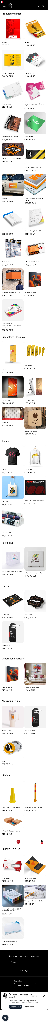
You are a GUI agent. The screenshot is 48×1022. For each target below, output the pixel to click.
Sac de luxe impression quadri (12, 571)
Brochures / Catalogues (10, 136)
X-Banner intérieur (31, 400)
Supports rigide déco (31, 687)
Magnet (4, 198)
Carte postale (6, 104)
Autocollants (28, 136)
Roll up (4, 369)
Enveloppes (6, 878)
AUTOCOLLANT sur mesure (11, 158)
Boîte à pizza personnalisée (34, 573)
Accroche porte (7, 645)
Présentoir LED (7, 400)
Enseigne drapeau (30, 431)
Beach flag (28, 365)
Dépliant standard (8, 73)
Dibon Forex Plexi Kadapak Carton (33, 199)
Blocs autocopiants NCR (32, 231)
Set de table (6, 614)
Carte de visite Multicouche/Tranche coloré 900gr (11, 325)
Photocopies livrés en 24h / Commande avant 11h (11, 910)
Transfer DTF (6, 532)
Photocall (5, 422)
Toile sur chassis (30, 292)
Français (6, 2)
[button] (4, 5)
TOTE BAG (5, 502)
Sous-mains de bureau (9, 941)
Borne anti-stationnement (33, 807)
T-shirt (4, 469)
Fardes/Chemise (30, 878)
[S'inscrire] (36, 962)
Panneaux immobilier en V (11, 292)
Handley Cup (6, 730)
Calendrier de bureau (31, 262)
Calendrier (5, 262)
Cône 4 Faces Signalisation (11, 807)
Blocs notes (6, 231)
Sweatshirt (28, 469)
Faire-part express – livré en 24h (34, 105)
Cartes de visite (29, 73)
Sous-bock (28, 614)
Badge (4, 761)
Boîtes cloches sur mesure (11, 831)
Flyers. (26, 42)
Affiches (4, 42)
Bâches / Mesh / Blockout (33, 167)
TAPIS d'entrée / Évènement (34, 500)
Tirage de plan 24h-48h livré (34, 901)
